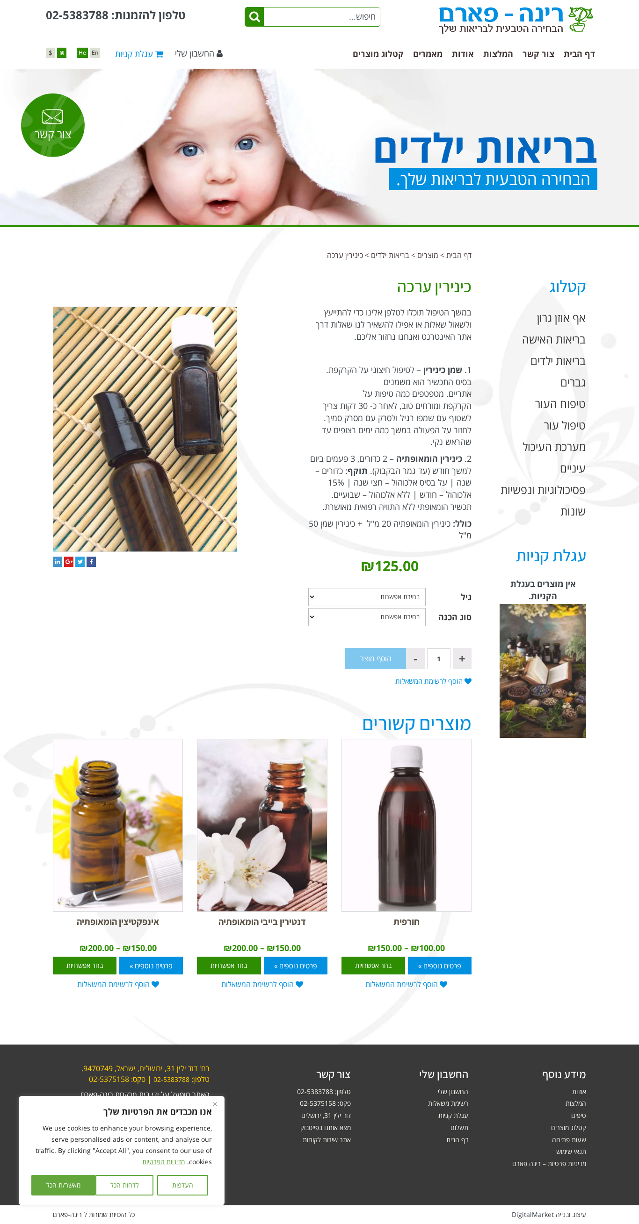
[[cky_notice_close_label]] (214, 1103)
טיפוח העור (560, 403)
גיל (466, 596)
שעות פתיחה (569, 1139)
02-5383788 (77, 14)
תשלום (459, 1127)
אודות (463, 53)
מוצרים (427, 255)
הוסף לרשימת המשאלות (430, 681)
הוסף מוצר (376, 658)
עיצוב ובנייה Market (549, 1214)
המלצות (498, 53)
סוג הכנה (455, 617)
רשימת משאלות (448, 1103)
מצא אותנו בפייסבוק (325, 1127)
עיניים (573, 468)
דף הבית (579, 53)
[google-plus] (68, 562)
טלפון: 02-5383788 (324, 1091)
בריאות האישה (554, 339)
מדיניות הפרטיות (163, 1161)
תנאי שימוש (571, 1151)
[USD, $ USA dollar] (50, 53)
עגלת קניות (453, 1115)
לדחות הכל (124, 1185)
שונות (573, 511)
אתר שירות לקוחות (327, 1139)
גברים (573, 382)
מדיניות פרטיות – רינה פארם (549, 1163)
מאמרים (428, 53)
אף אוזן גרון (561, 317)
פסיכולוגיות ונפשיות (543, 489)
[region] (122, 1150)
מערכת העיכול (554, 446)
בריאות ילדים (390, 255)
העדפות (182, 1185)
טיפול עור (565, 425)
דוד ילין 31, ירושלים (326, 1115)
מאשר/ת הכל (63, 1185)
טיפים (578, 1115)
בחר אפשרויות (373, 965)
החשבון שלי (194, 53)
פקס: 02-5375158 (325, 1103)
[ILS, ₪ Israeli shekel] (61, 53)
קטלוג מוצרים (378, 53)
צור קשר (538, 53)
